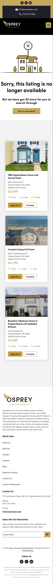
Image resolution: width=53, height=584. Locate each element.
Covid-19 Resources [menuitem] (11, 484)
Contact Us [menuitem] (7, 478)
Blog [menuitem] (4, 466)
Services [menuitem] (6, 448)
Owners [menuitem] (5, 454)
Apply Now (15, 205)
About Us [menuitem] (6, 442)
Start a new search (26, 111)
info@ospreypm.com (28, 9)
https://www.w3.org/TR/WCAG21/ (16, 575)
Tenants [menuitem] (5, 460)
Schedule (30, 205)
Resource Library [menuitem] (10, 472)
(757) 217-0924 (29, 14)
